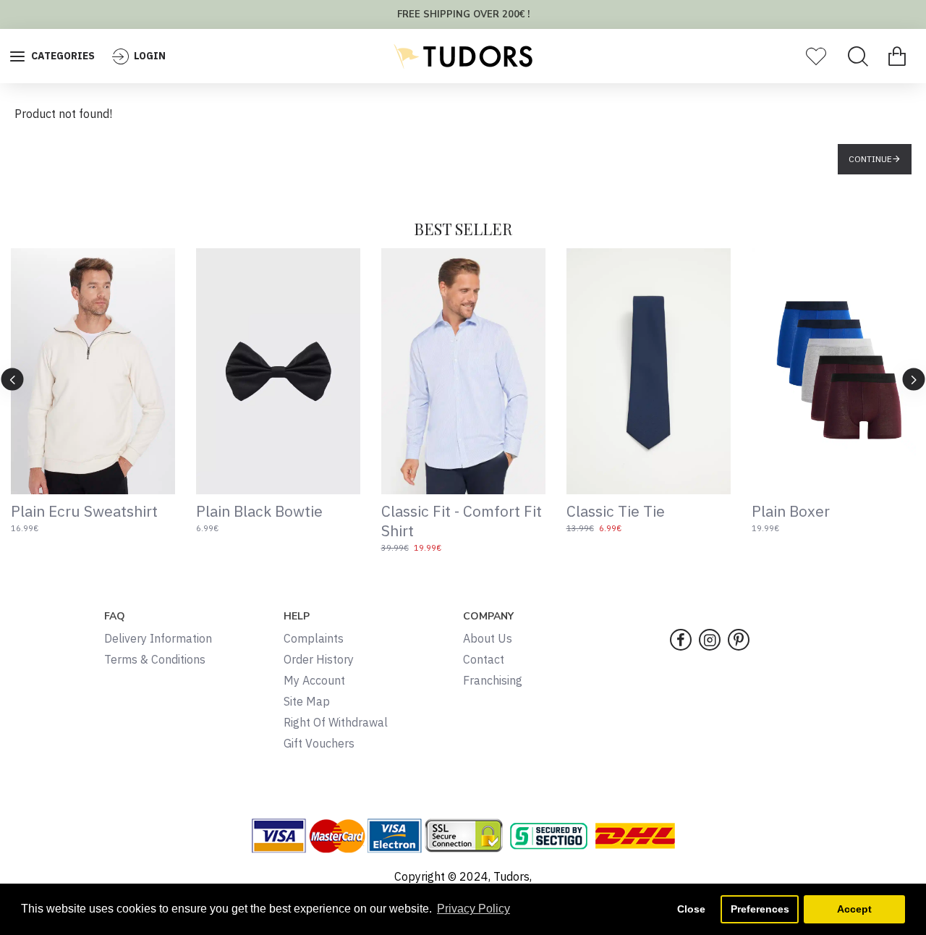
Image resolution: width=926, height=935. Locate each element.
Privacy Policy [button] (473, 908)
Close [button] (691, 909)
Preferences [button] (760, 909)
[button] (12, 379)
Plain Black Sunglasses (472, 511)
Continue (870, 158)
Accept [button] (854, 909)
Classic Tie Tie (258, 511)
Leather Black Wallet (836, 511)
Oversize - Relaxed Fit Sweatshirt (653, 521)
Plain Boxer (63, 511)
